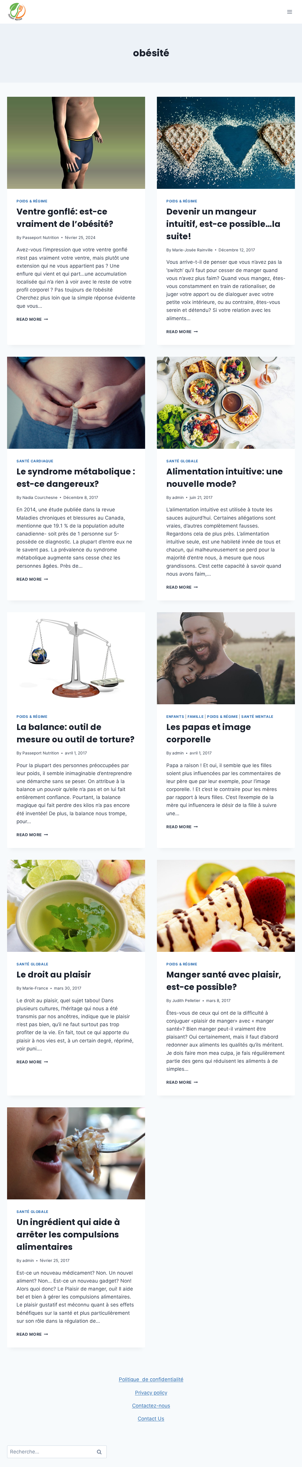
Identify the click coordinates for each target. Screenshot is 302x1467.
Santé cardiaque (35, 461)
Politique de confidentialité (151, 1379)
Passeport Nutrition (40, 237)
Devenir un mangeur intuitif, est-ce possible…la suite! (223, 224)
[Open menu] (289, 11)
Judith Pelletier (186, 1000)
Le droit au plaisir (54, 974)
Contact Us (151, 1419)
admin (178, 497)
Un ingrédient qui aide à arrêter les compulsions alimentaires (68, 1235)
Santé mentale (257, 716)
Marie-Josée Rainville (192, 250)
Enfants (175, 716)
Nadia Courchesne (40, 497)
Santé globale (182, 461)
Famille (195, 716)
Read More (32, 319)
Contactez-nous (151, 1406)
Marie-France (35, 988)
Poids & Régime (32, 201)
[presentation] (76, 143)
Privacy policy (151, 1393)
